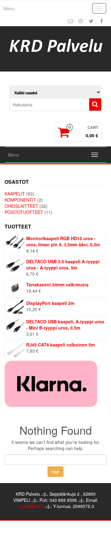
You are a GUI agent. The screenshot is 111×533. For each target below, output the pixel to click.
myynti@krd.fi (30, 506)
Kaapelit (15, 194)
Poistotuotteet (24, 212)
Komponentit (20, 200)
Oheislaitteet (21, 206)
